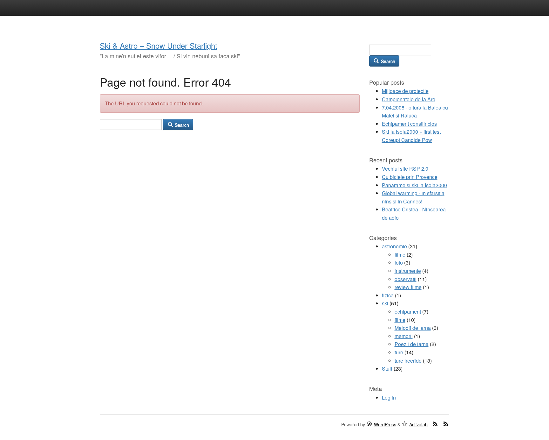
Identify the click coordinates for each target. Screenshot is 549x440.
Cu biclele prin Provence (409, 177)
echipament (408, 311)
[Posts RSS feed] (435, 424)
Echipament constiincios (409, 123)
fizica (388, 295)
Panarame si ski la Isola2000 (414, 185)
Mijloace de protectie (405, 91)
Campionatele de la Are (408, 99)
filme (400, 254)
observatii (406, 279)
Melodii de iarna (413, 327)
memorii (404, 336)
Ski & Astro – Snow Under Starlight (158, 45)
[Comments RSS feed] (446, 424)
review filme (408, 287)
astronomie (394, 246)
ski (385, 303)
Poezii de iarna (412, 344)
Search (181, 125)
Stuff (387, 368)
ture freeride (408, 360)
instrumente (408, 270)
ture (399, 352)
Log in (389, 397)
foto (399, 262)
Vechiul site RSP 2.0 (405, 168)
